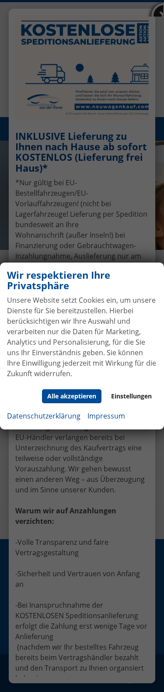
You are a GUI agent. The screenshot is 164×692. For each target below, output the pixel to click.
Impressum (106, 416)
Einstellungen (131, 396)
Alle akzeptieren (71, 396)
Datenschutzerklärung (43, 416)
